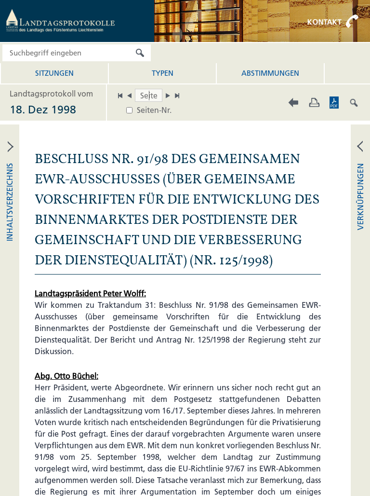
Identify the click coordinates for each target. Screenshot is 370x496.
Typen (162, 73)
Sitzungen (54, 73)
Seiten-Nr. (154, 110)
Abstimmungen (270, 73)
